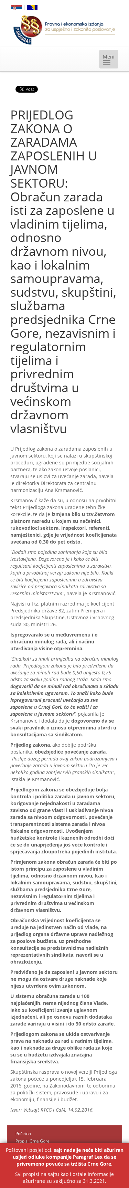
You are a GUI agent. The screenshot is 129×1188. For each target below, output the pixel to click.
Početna (23, 1133)
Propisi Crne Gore (32, 1141)
